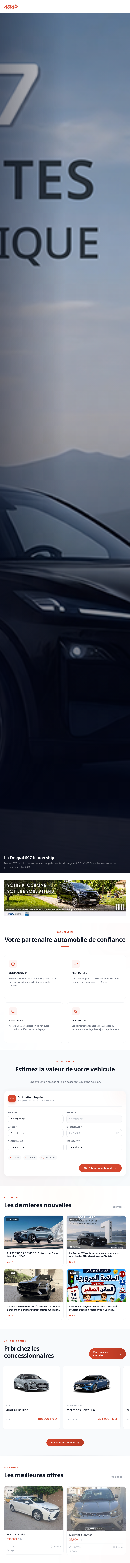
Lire (8, 1261)
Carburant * (73, 1141)
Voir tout (116, 1476)
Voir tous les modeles (100, 1353)
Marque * (13, 1112)
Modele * (71, 1112)
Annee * (12, 1127)
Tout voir (116, 1207)
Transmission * (16, 1141)
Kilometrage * (74, 1127)
